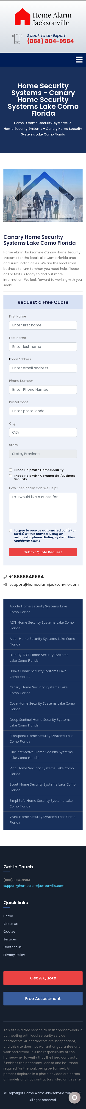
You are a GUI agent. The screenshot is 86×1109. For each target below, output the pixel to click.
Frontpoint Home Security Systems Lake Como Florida (41, 738)
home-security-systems (48, 123)
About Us (10, 924)
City (12, 423)
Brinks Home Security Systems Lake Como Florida (38, 674)
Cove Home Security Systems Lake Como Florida (42, 706)
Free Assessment (43, 998)
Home (19, 123)
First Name (17, 316)
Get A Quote (43, 978)
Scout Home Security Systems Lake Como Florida (43, 787)
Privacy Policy (14, 955)
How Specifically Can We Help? (33, 488)
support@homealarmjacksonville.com (44, 584)
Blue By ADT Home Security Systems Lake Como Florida (39, 657)
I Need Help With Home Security (39, 470)
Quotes (9, 931)
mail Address (20, 359)
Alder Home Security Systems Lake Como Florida (42, 641)
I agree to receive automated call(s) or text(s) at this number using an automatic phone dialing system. (45, 535)
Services (10, 939)
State (13, 445)
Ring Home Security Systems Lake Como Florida (42, 771)
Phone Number (21, 380)
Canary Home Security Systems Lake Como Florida (39, 690)
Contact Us (12, 947)
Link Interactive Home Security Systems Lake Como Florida (41, 755)
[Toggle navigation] (79, 59)
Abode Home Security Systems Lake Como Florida (38, 609)
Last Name (17, 338)
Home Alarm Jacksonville (44, 1093)
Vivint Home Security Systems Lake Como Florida (42, 819)
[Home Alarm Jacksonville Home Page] (43, 16)
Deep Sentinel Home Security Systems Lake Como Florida (40, 722)
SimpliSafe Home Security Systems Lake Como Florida (41, 803)
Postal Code (18, 402)
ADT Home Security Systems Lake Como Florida (42, 625)
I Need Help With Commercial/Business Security (44, 477)
